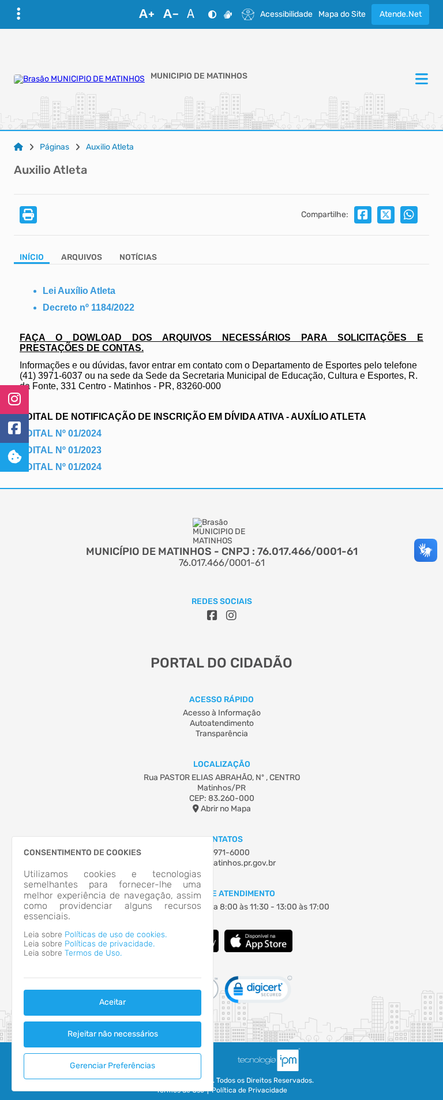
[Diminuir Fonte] (171, 14)
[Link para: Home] (18, 147)
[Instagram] (14, 399)
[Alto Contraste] (212, 14)
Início (32, 257)
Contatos (222, 839)
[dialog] (112, 963)
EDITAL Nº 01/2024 (61, 467)
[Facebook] (14, 428)
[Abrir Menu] (420, 79)
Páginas (54, 147)
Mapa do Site (342, 14)
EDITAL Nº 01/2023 (61, 450)
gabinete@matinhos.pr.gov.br (221, 863)
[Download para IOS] (258, 949)
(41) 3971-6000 (221, 852)
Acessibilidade (286, 14)
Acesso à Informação (222, 713)
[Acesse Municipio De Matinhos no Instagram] (231, 615)
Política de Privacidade (249, 1090)
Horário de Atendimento (221, 893)
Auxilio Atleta (110, 147)
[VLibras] (228, 14)
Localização (221, 764)
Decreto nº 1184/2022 (88, 307)
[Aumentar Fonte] (146, 14)
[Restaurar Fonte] (194, 14)
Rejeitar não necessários (112, 1034)
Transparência (222, 734)
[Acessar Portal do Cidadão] (79, 79)
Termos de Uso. (93, 953)
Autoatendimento (222, 723)
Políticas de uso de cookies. (116, 934)
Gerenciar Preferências (112, 1066)
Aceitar (112, 1002)
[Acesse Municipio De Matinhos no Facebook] (212, 615)
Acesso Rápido (221, 699)
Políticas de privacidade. (110, 944)
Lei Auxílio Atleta (79, 291)
